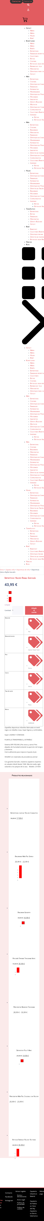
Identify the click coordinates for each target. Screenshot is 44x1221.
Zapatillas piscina (36, 234)
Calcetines (34, 56)
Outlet (28, 28)
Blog (27, 244)
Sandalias (33, 86)
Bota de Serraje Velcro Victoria (24, 1139)
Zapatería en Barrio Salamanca (34, 1213)
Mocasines (34, 96)
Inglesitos (34, 99)
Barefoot (33, 229)
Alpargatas (34, 89)
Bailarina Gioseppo (24, 912)
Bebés (32, 48)
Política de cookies (20, 1208)
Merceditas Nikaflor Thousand (24, 1007)
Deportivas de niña (23, 570)
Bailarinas (34, 129)
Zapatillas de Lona (37, 84)
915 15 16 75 (16, 5)
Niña (27, 122)
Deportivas (34, 51)
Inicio (2, 570)
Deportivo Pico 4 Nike (24, 1050)
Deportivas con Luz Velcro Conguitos (24, 813)
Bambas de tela (36, 66)
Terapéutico (30, 208)
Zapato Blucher (36, 101)
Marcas (29, 241)
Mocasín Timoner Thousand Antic (24, 958)
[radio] (10, 592)
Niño (27, 76)
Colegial (33, 61)
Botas (32, 58)
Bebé (32, 38)
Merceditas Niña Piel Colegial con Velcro (24, 1096)
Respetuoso (30, 40)
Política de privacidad (20, 1203)
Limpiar (7, 605)
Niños (32, 33)
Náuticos (33, 104)
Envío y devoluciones (21, 1196)
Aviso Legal (21, 1200)
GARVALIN (31, 723)
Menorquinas (35, 91)
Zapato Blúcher (36, 221)
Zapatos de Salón (36, 188)
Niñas (32, 30)
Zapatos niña (10, 570)
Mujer (32, 35)
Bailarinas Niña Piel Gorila (24, 856)
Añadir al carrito (34, 610)
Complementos (35, 109)
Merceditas (34, 68)
